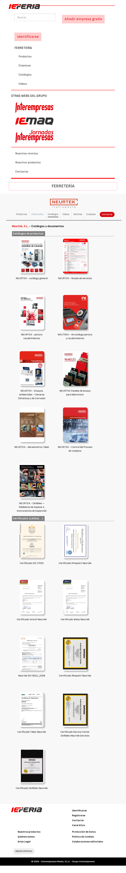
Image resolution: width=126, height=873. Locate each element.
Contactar (21, 171)
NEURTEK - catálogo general (32, 278)
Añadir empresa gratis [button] (83, 19)
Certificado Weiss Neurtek (75, 619)
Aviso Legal (24, 841)
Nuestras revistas (26, 153)
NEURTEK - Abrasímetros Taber (31, 447)
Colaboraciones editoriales (87, 841)
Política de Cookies (83, 836)
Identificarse (79, 810)
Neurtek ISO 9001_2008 (31, 675)
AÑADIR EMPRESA (23, 851)
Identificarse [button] (28, 37)
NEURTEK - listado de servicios (75, 278)
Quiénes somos (26, 836)
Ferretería (23, 48)
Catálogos (25, 74)
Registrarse (78, 815)
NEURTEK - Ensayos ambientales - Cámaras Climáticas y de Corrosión (31, 394)
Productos (25, 56)
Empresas (25, 65)
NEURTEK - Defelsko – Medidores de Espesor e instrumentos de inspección (32, 507)
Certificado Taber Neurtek (31, 732)
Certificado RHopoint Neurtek (75, 563)
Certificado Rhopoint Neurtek (75, 675)
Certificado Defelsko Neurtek (32, 788)
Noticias (78, 214)
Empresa (91, 214)
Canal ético (78, 825)
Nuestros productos (28, 162)
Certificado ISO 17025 (32, 563)
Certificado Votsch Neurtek (32, 619)
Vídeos (23, 84)
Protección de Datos (84, 831)
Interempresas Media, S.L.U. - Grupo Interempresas (68, 861)
